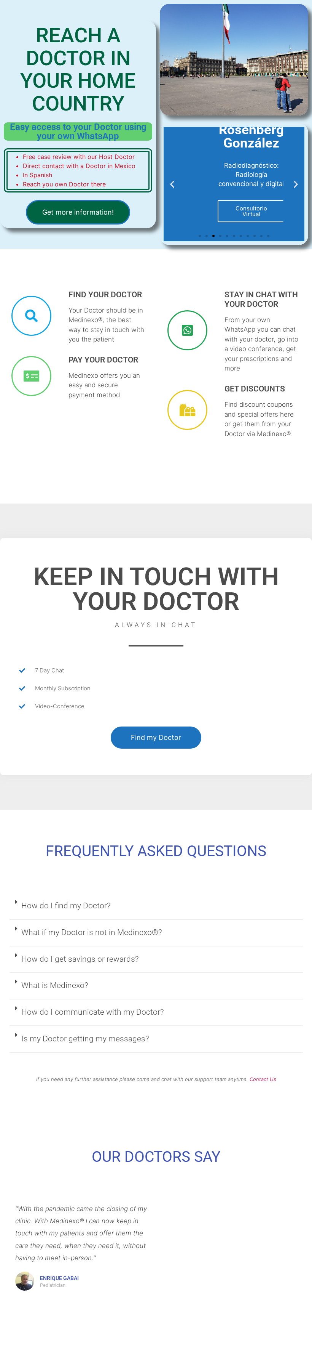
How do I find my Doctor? (66, 905)
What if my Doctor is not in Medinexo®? (91, 932)
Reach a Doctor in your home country (78, 69)
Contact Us (263, 1079)
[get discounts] (187, 410)
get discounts (254, 388)
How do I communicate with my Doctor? (92, 1012)
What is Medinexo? (54, 985)
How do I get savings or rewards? (80, 959)
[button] (172, 184)
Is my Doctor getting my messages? (85, 1038)
